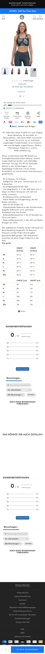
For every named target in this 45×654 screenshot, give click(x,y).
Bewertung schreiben (22, 369)
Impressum (22, 600)
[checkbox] (31, 395)
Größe (22, 92)
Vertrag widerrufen (22, 622)
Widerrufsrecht (22, 592)
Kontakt (22, 604)
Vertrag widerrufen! (22, 585)
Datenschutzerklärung (22, 596)
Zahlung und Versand (23, 636)
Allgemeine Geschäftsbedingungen (22, 607)
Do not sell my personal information (22, 614)
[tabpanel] (22, 405)
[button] (22, 343)
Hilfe (22, 629)
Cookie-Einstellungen (22, 618)
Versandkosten (28, 87)
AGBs (22, 633)
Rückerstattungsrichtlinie (22, 611)
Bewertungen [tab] (14, 378)
